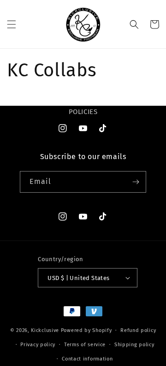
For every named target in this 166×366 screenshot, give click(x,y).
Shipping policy (134, 345)
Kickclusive (45, 330)
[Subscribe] (135, 182)
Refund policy (138, 330)
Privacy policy (37, 345)
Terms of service (85, 345)
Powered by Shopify (86, 330)
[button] (11, 24)
